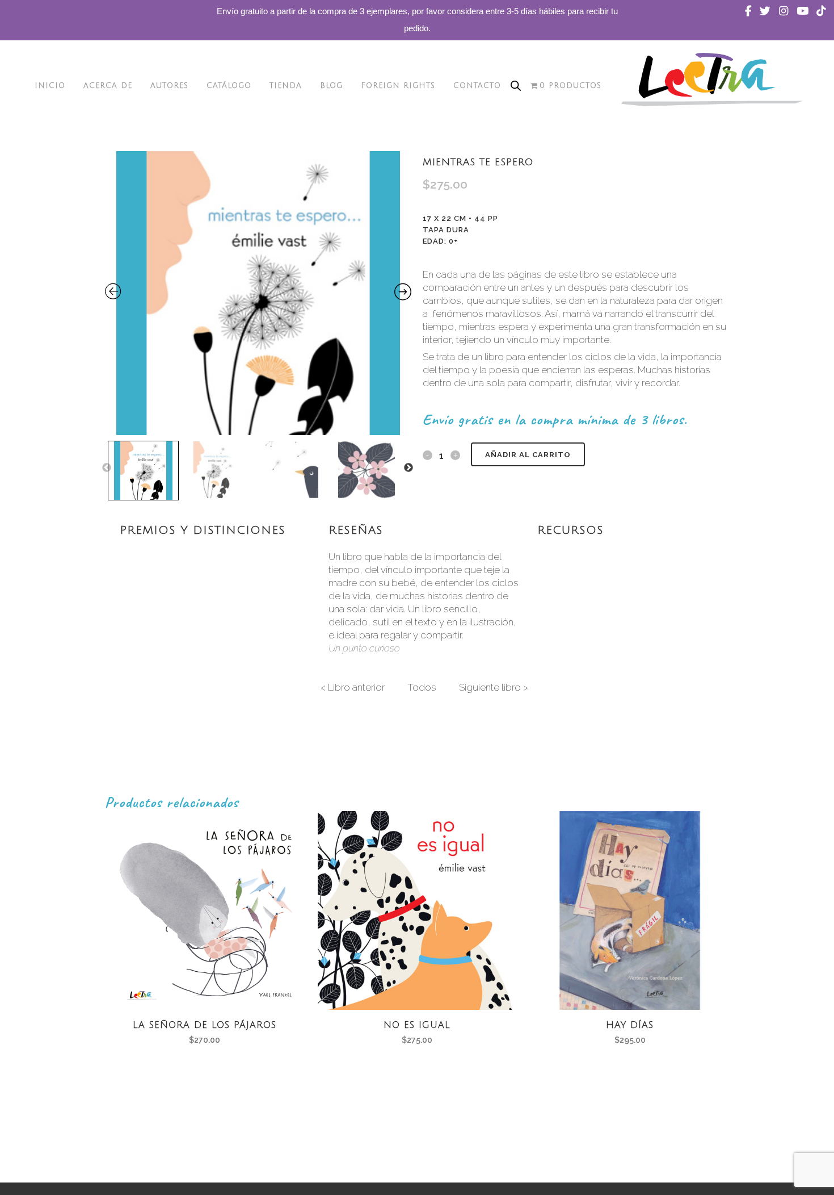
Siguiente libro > (493, 687)
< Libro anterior (353, 687)
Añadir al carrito (528, 454)
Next (408, 468)
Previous (106, 468)
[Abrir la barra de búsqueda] (515, 85)
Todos (421, 687)
